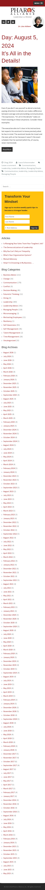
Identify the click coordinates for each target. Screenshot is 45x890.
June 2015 (7, 869)
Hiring (6, 298)
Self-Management (10, 329)
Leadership (6, 168)
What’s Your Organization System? (17, 255)
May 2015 (7, 873)
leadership (23, 171)
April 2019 (7, 692)
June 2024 (7, 453)
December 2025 (9, 383)
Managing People (34, 168)
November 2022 (9, 526)
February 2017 (9, 792)
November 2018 (9, 711)
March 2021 (8, 603)
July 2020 (7, 634)
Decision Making (10, 290)
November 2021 (9, 572)
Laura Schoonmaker (26, 162)
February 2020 (9, 653)
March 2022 (8, 557)
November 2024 (9, 433)
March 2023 (8, 510)
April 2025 (7, 414)
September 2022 (10, 534)
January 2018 (8, 750)
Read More (7, 149)
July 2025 (7, 402)
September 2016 (10, 811)
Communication (28, 165)
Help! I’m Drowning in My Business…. (18, 263)
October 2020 (8, 622)
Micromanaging (9, 313)
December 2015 (9, 846)
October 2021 (8, 576)
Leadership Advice (18, 168)
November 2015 (9, 850)
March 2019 (8, 696)
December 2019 (9, 661)
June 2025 (7, 406)
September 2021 (10, 580)
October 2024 (8, 437)
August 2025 (8, 399)
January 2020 (8, 657)
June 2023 (7, 499)
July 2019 (7, 680)
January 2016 (8, 842)
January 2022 (8, 564)
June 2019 (7, 684)
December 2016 (9, 800)
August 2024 (8, 445)
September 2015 (10, 858)
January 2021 (8, 611)
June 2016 (7, 823)
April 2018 (7, 738)
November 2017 (9, 757)
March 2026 (8, 372)
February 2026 (9, 375)
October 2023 (8, 483)
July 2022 (7, 541)
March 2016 (8, 835)
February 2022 (9, 561)
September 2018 (10, 719)
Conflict (6, 286)
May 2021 (7, 595)
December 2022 (9, 522)
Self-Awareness (9, 325)
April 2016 (7, 831)
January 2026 (8, 379)
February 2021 (9, 607)
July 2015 (7, 865)
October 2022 (8, 530)
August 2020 (8, 630)
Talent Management (11, 332)
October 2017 (8, 761)
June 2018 (7, 730)
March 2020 (8, 649)
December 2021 (9, 568)
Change (6, 278)
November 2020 (9, 618)
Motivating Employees (12, 317)
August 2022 (8, 537)
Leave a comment (9, 165)
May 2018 (7, 734)
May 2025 (7, 410)
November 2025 (9, 387)
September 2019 (10, 673)
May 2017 (7, 781)
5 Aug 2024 (8, 162)
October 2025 (8, 391)
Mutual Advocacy (10, 259)
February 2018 (9, 746)
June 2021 (7, 591)
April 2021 (7, 599)
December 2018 (9, 707)
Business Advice (9, 275)
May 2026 (7, 364)
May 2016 (7, 827)
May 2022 (7, 549)
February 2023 (9, 514)
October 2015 (8, 854)
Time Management (11, 336)
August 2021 (8, 584)
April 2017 (7, 784)
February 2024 (9, 468)
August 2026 (8, 352)
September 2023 (10, 487)
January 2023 (8, 518)
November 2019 (9, 665)
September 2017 (10, 765)
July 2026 (7, 356)
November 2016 (9, 804)
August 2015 (8, 862)
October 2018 (8, 715)
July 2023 (7, 495)
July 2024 (7, 449)
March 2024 (8, 464)
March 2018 (8, 742)
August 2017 (8, 769)
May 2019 (7, 688)
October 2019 (8, 669)
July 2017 (7, 773)
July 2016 (7, 819)
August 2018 (8, 723)
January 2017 (8, 796)
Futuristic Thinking (11, 294)
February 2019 (9, 700)
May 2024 (7, 456)
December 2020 (9, 615)
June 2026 (7, 360)
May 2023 (7, 503)
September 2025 (10, 395)
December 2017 (9, 754)
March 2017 (8, 788)
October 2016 (8, 808)
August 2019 (8, 676)
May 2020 (7, 642)
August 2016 (8, 815)
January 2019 (8, 703)
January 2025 (8, 426)
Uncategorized (9, 340)
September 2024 (10, 441)
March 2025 (8, 418)
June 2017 (7, 777)
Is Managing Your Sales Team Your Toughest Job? (23, 243)
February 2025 (9, 422)
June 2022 (7, 545)
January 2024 (8, 472)
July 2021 (7, 588)
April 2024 (7, 460)
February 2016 (9, 838)
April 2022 (7, 553)
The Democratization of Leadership (18, 247)
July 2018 (7, 727)
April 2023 (7, 507)
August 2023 (8, 491)
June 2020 (7, 638)
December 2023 (9, 476)
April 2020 (7, 645)
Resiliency (7, 321)
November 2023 (9, 480)
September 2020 (10, 626)
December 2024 (9, 429)
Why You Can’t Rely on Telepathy (16, 251)
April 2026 (7, 368)
